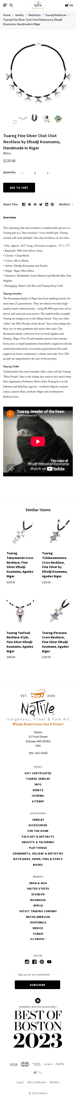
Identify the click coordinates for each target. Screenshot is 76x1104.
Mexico (38, 928)
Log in (20, 1082)
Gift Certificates (38, 773)
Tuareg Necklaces (55, 15)
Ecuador (38, 894)
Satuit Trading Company (38, 911)
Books (38, 865)
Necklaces (34, 15)
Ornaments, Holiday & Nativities (38, 853)
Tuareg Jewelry (38, 779)
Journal (38, 795)
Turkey (38, 934)
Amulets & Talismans (38, 842)
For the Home (38, 831)
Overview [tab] (9, 217)
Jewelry (19, 15)
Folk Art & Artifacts (38, 836)
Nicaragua (38, 900)
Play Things (38, 848)
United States (38, 888)
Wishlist (65, 204)
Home (7, 15)
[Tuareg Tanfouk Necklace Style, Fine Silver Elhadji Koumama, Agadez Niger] (20, 613)
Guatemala (38, 922)
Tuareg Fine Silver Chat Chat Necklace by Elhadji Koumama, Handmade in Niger (32, 22)
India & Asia (38, 883)
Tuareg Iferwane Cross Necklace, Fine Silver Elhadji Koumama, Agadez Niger (55, 642)
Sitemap (38, 801)
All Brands (37, 939)
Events (38, 790)
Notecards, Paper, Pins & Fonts (38, 859)
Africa (7, 153)
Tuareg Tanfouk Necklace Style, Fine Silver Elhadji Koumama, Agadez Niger (20, 642)
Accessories (38, 825)
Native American (38, 917)
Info (38, 784)
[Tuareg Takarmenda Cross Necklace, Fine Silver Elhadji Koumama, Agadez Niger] (20, 534)
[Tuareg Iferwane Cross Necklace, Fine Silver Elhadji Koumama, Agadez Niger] (55, 613)
